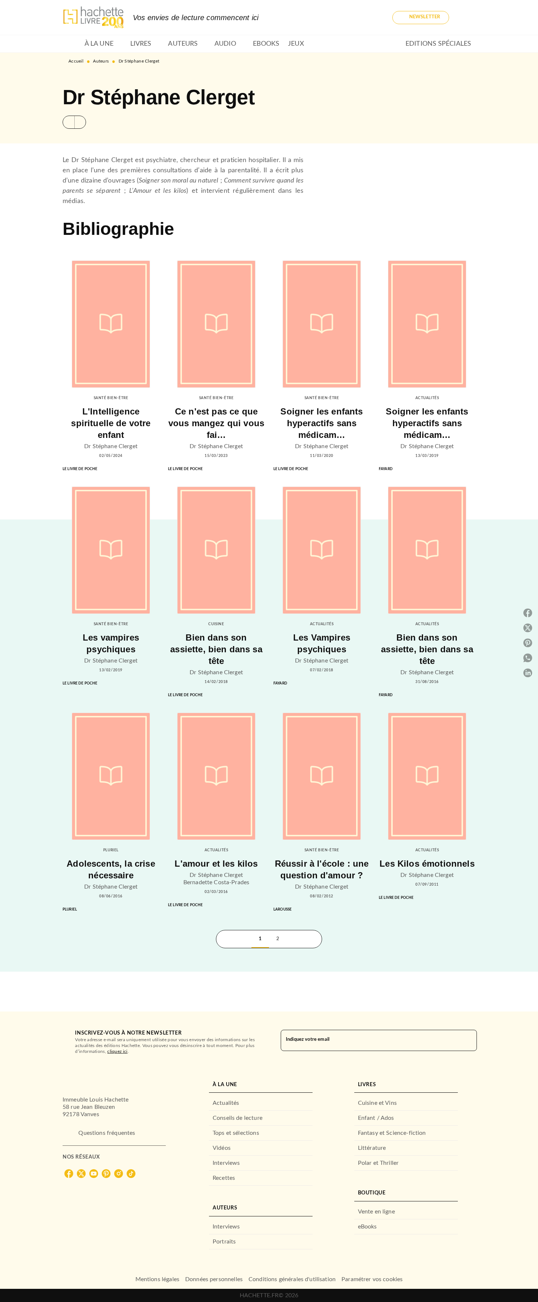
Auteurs (101, 61)
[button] (420, 17)
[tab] (71, 44)
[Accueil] (93, 17)
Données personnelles (214, 1279)
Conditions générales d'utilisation (292, 1279)
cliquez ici (117, 1051)
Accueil (75, 61)
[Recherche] (466, 17)
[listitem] (69, 1173)
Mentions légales (157, 1279)
